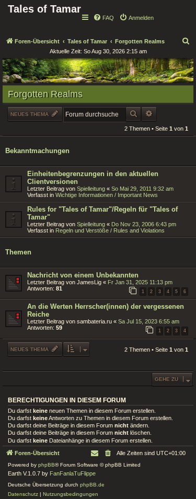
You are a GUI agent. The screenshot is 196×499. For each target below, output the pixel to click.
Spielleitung (91, 188)
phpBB (46, 465)
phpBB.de (92, 485)
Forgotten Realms (45, 94)
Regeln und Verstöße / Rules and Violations (110, 230)
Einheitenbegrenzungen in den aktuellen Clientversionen (92, 177)
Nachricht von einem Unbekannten (83, 275)
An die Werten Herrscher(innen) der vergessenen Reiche (105, 310)
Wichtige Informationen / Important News (106, 195)
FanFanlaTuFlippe (73, 473)
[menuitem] (103, 17)
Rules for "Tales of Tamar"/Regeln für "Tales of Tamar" (102, 213)
